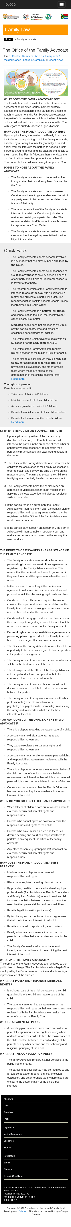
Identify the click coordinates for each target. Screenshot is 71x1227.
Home (8, 39)
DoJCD (10, 4)
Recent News (55, 59)
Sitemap (8, 1169)
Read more (18, 378)
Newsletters (9, 1156)
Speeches (9, 1141)
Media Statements (12, 1134)
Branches (8, 1112)
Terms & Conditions (13, 1176)
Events (7, 1162)
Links (6, 1105)
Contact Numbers (23, 56)
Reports (7, 1147)
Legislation (9, 1127)
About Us (8, 1099)
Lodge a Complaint (34, 59)
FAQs (6, 1119)
